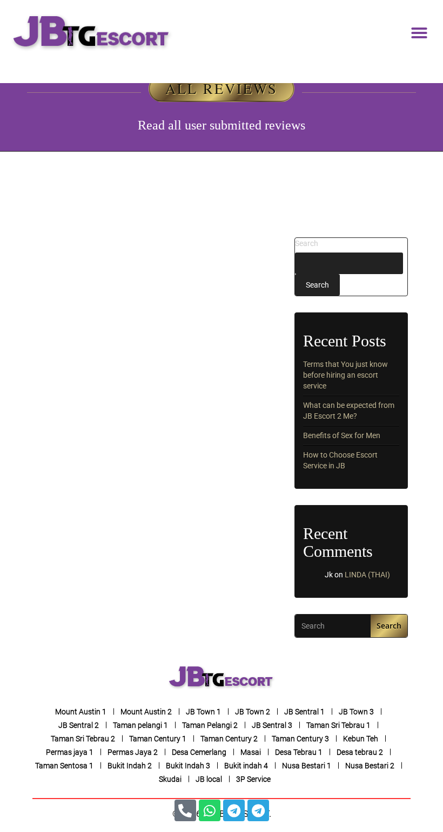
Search (306, 243)
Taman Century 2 (229, 738)
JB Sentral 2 (78, 725)
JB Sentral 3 (272, 725)
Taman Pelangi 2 (210, 725)
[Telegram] (234, 810)
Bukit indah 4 (246, 765)
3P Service (253, 779)
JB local (209, 779)
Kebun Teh (360, 738)
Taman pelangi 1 (140, 725)
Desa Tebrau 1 (299, 752)
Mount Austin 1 (80, 711)
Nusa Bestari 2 (369, 765)
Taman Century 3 (300, 738)
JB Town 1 (203, 711)
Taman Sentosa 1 (64, 765)
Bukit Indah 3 (188, 765)
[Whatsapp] (209, 810)
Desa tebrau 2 (360, 752)
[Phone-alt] (185, 810)
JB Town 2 (252, 711)
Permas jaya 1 (69, 752)
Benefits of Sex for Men (341, 435)
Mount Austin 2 (146, 711)
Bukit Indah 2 (130, 765)
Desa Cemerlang (199, 752)
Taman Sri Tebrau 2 (83, 738)
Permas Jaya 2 (133, 752)
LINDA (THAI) (367, 574)
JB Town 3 (356, 711)
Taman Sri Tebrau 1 (338, 725)
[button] (419, 33)
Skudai (170, 779)
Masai (250, 752)
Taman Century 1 (157, 738)
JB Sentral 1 (304, 711)
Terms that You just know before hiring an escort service (345, 375)
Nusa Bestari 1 (306, 765)
